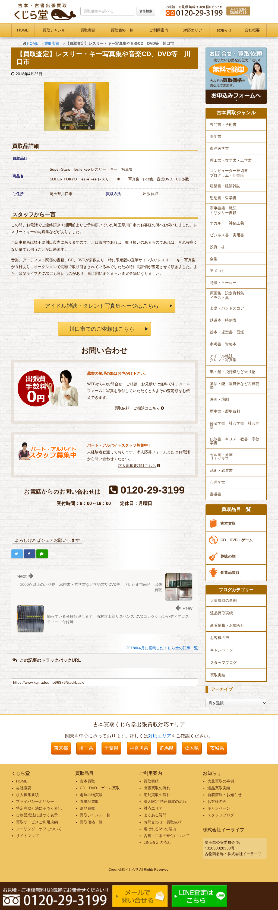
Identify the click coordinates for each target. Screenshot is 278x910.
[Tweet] (17, 553)
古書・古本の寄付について (166, 835)
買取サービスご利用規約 (37, 822)
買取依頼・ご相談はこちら (137, 408)
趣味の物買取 (91, 795)
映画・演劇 (219, 399)
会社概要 (252, 30)
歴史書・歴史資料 (225, 411)
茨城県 (217, 748)
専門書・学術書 (223, 124)
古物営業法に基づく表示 (37, 815)
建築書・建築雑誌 (225, 186)
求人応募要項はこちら (137, 465)
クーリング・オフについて (39, 829)
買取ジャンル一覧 (95, 815)
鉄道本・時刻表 (223, 320)
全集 (213, 259)
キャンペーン (221, 650)
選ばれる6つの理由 (160, 829)
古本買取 (228, 523)
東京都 (61, 748)
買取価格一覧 (121, 30)
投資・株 (217, 247)
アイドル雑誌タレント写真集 (223, 358)
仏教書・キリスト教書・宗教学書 (234, 441)
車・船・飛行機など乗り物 (232, 372)
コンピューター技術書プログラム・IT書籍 (229, 172)
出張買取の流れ (157, 788)
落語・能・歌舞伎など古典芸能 (234, 385)
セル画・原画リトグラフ (221, 457)
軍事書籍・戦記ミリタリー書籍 (223, 210)
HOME (23, 30)
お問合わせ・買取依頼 (163, 822)
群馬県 (166, 748)
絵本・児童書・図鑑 (227, 332)
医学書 (215, 136)
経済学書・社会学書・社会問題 (234, 425)
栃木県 (192, 748)
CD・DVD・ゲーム (236, 540)
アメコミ (217, 271)
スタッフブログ (223, 662)
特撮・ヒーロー (223, 283)
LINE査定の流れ (157, 842)
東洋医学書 (219, 148)
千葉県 (111, 748)
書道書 (215, 494)
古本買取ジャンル (236, 112)
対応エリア (192, 30)
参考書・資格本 (223, 344)
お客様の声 (219, 637)
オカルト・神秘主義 (227, 223)
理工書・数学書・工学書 (231, 160)
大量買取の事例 (223, 600)
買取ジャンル (54, 30)
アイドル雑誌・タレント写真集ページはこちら (102, 306)
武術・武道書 (221, 470)
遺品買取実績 (221, 613)
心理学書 (217, 482)
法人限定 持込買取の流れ (165, 801)
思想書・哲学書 (223, 198)
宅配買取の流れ (157, 795)
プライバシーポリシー (35, 801)
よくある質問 (155, 815)
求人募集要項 (27, 795)
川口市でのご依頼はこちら (101, 329)
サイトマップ (27, 835)
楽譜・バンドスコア (227, 308)
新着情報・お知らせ (227, 625)
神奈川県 (139, 748)
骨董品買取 (229, 572)
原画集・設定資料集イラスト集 (227, 295)
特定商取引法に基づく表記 (39, 808)
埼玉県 (86, 748)
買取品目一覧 (236, 509)
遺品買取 (87, 808)
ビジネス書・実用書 (227, 235)
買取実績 (88, 30)
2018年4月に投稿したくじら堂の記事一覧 (162, 648)
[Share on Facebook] (29, 553)
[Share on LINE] (42, 553)
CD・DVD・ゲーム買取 (100, 788)
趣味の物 (228, 556)
